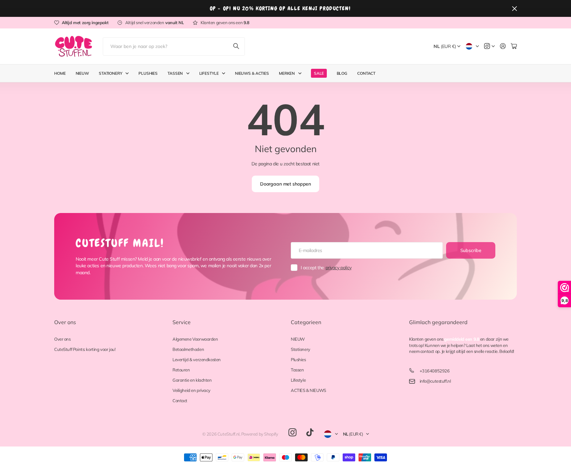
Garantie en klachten (192, 380)
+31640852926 (435, 370)
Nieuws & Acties (252, 73)
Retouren (181, 369)
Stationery (110, 73)
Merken (287, 73)
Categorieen (306, 322)
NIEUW (298, 339)
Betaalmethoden (188, 349)
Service (181, 322)
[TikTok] (309, 433)
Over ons (65, 322)
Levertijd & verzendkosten (196, 359)
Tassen (175, 73)
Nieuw (82, 73)
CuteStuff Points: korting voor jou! (84, 349)
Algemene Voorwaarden (195, 339)
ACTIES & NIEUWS (308, 390)
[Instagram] (292, 433)
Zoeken (236, 46)
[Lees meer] (489, 46)
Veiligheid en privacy (191, 390)
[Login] (503, 46)
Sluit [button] (514, 8)
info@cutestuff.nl (435, 381)
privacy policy (338, 268)
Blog (342, 73)
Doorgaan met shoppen (285, 184)
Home (60, 73)
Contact (366, 73)
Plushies (148, 73)
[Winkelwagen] (514, 46)
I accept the (326, 268)
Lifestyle (209, 73)
